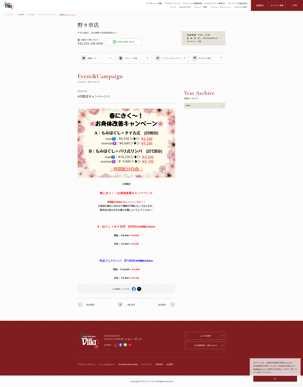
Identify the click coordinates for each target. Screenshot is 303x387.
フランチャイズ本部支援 (236, 3)
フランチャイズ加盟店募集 (192, 3)
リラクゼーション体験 (154, 3)
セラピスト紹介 (240, 7)
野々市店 (31, 15)
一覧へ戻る (131, 304)
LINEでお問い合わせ (126, 41)
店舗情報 (259, 5)
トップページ (9, 15)
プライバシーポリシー (86, 364)
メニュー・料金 (200, 7)
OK (275, 378)
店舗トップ (92, 58)
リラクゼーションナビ (172, 3)
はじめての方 (185, 7)
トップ (173, 7)
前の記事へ (90, 304)
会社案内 (169, 364)
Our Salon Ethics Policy (128, 364)
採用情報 (159, 364)
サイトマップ (146, 364)
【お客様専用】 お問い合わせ (205, 345)
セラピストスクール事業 (213, 3)
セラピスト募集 (276, 5)
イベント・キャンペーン (221, 7)
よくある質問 (205, 336)
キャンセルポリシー (107, 364)
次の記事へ (162, 304)
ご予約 (294, 5)
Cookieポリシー (259, 369)
